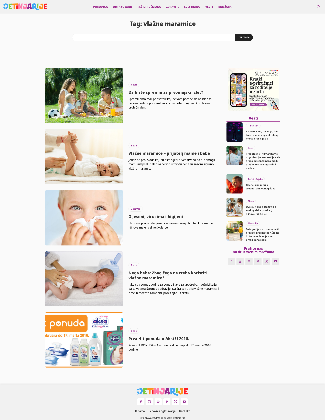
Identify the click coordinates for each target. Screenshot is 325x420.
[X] (266, 261)
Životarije (253, 223)
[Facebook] (231, 261)
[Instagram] (240, 261)
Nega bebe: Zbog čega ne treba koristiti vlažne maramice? (168, 275)
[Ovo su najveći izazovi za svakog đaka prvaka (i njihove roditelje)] (234, 207)
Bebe (134, 145)
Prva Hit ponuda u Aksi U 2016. (158, 338)
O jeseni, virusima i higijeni (155, 216)
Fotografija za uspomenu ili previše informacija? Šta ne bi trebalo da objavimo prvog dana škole (262, 234)
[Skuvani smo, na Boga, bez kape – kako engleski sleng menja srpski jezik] (234, 132)
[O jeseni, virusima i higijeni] (84, 217)
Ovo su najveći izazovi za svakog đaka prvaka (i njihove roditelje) (261, 210)
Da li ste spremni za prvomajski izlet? (165, 92)
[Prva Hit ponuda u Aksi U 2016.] (84, 340)
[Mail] (249, 261)
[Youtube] (275, 261)
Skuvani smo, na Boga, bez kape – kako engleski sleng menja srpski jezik (262, 135)
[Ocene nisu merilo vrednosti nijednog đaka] (234, 183)
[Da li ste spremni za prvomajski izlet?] (84, 95)
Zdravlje (135, 208)
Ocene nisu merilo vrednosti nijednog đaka (260, 186)
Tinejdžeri (253, 125)
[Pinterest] (258, 261)
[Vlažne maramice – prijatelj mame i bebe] (84, 156)
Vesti (134, 84)
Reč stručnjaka (255, 179)
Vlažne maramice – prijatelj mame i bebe (169, 153)
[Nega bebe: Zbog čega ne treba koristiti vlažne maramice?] (84, 279)
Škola (251, 201)
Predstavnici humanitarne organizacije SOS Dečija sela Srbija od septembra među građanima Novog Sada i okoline (263, 161)
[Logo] (4, 6)
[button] (318, 6)
